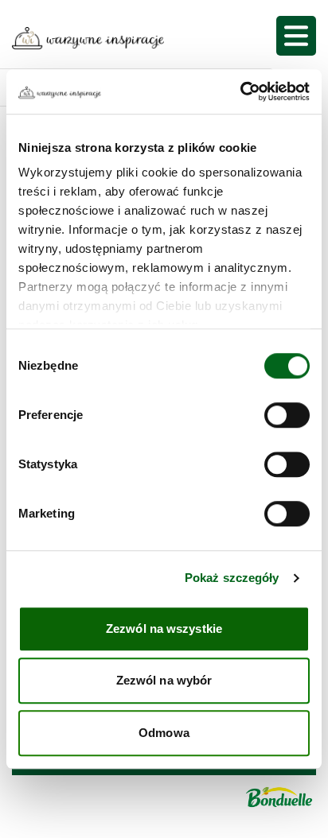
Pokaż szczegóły (232, 577)
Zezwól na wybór (164, 680)
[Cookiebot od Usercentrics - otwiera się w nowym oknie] (240, 91)
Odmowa (164, 732)
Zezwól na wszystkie (164, 628)
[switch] (287, 415)
